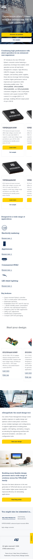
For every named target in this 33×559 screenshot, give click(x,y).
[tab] (9, 518)
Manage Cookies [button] (24, 555)
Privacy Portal (15, 555)
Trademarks (7, 555)
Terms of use (8, 553)
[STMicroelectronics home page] (3, 7)
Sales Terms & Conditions (20, 553)
